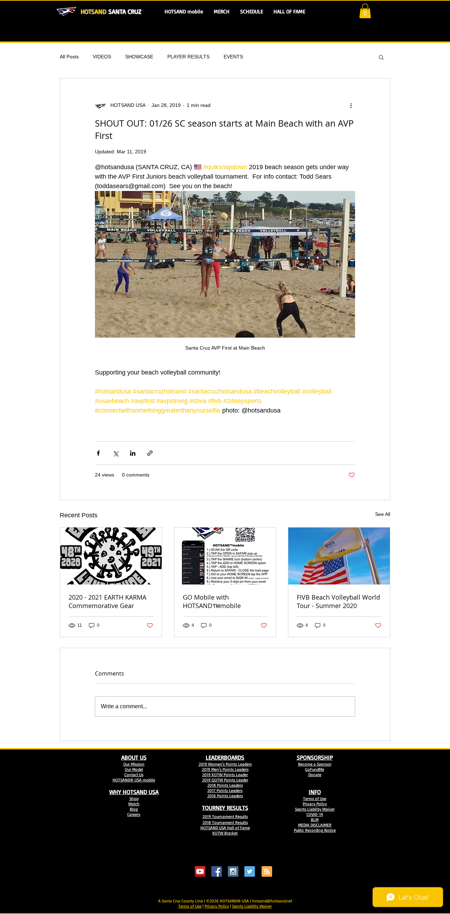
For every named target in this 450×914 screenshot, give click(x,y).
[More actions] (351, 105)
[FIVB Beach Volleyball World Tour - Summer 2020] (339, 556)
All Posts (69, 56)
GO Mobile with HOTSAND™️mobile (212, 601)
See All (382, 514)
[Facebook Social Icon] (216, 871)
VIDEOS (102, 56)
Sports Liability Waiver (252, 906)
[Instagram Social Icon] (233, 871)
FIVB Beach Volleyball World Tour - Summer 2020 (338, 601)
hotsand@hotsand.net (272, 900)
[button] (365, 11)
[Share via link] (150, 453)
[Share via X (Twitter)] (115, 453)
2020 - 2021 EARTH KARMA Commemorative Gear (107, 601)
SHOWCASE (139, 56)
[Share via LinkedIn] (132, 453)
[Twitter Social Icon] (249, 871)
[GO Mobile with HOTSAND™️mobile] (225, 556)
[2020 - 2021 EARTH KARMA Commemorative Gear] (111, 556)
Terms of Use (189, 906)
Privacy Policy (217, 906)
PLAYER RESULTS (188, 56)
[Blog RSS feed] (267, 871)
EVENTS (233, 56)
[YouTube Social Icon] (200, 871)
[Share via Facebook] (98, 453)
